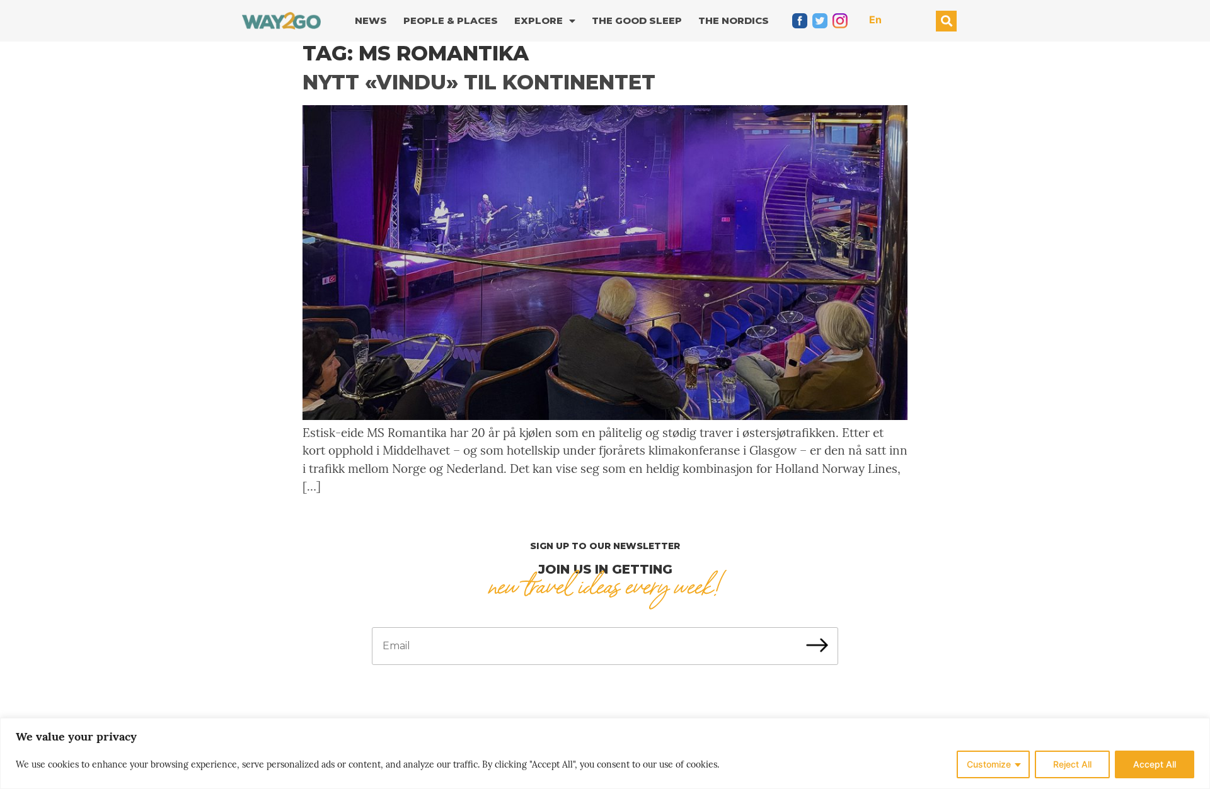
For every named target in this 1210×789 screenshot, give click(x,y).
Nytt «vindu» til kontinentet (478, 82)
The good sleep (637, 20)
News (371, 20)
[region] (605, 753)
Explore (538, 20)
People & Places (450, 20)
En (875, 19)
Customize (989, 764)
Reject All (1072, 764)
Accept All (1154, 764)
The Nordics (733, 20)
